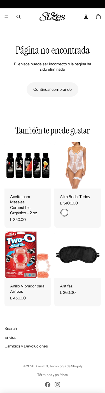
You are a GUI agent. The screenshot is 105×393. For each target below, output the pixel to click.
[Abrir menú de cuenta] (86, 17)
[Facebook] (47, 384)
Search (10, 328)
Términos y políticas (52, 375)
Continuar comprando (52, 89)
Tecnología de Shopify (66, 366)
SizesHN (41, 366)
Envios (10, 337)
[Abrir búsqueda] (18, 17)
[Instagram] (57, 384)
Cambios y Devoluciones (26, 346)
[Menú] (6, 16)
